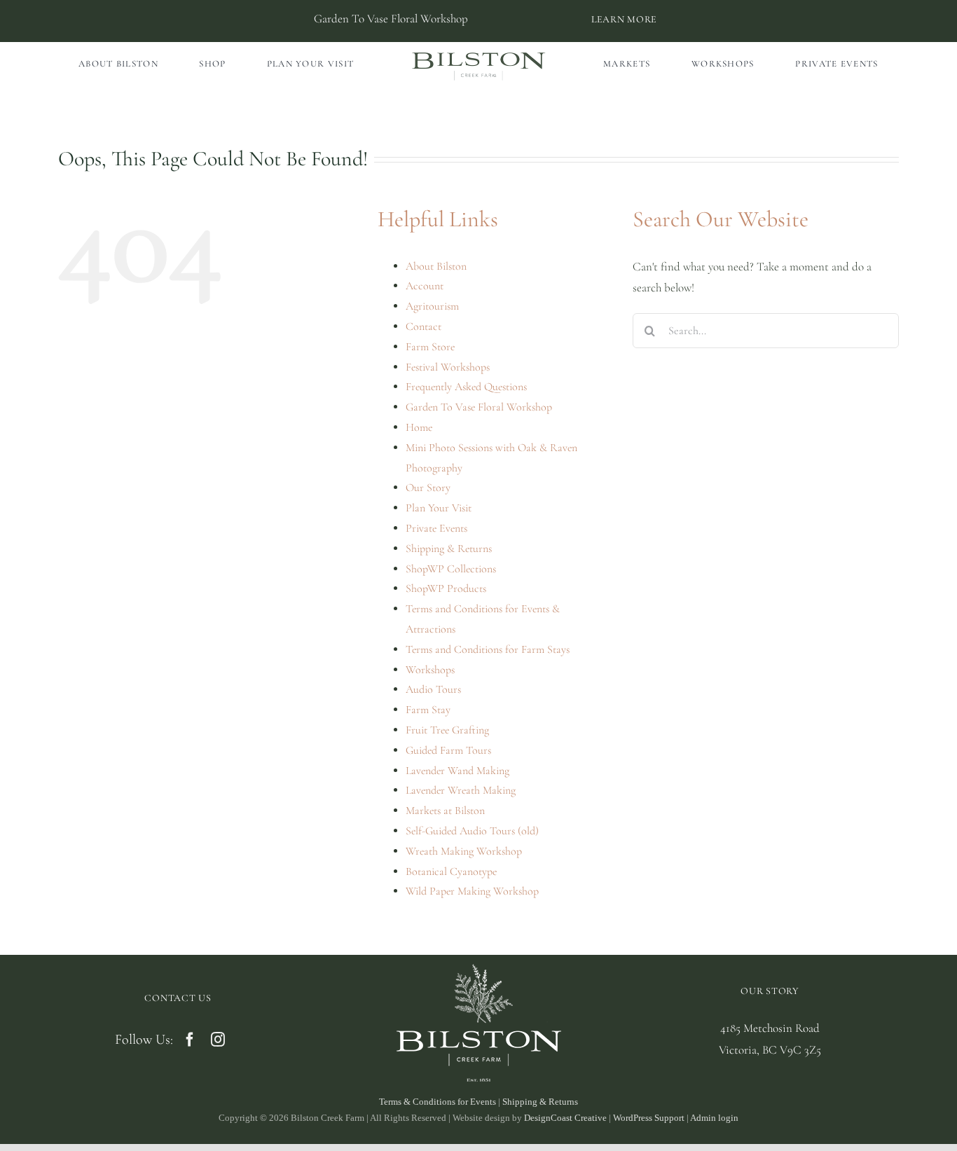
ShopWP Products (446, 588)
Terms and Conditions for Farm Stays (488, 649)
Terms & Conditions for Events (437, 1101)
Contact (423, 326)
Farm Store (430, 347)
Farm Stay (428, 710)
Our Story (428, 488)
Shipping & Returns (449, 549)
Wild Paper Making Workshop (472, 891)
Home (419, 427)
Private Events (436, 528)
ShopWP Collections (451, 569)
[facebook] (190, 1040)
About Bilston (436, 266)
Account (424, 286)
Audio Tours (433, 689)
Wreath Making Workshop (464, 851)
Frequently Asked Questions (466, 387)
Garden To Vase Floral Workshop (479, 407)
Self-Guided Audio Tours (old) (472, 831)
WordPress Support (648, 1117)
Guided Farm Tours (448, 750)
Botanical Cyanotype (451, 871)
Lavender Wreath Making (461, 790)
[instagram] (218, 1040)
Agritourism (432, 306)
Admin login (714, 1117)
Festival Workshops (448, 367)
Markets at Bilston (445, 811)
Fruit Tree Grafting (447, 730)
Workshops (430, 670)
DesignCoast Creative (565, 1117)
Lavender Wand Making (457, 771)
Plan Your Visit (438, 508)
